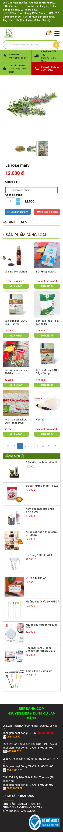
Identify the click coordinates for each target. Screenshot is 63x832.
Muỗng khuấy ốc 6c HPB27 (42, 601)
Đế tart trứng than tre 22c (42, 485)
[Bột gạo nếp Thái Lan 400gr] (47, 305)
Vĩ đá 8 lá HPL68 (36, 578)
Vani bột (41, 419)
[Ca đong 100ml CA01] (14, 563)
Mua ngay (16, 286)
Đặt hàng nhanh (19, 211)
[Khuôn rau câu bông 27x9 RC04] (14, 632)
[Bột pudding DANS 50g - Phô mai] (16, 305)
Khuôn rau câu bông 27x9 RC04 (42, 626)
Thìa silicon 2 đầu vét (39, 671)
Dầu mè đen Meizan (16, 271)
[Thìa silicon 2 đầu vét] (14, 679)
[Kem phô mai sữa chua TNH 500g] (14, 517)
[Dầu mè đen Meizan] (16, 255)
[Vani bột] (47, 403)
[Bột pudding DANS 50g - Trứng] (47, 354)
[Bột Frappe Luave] (47, 255)
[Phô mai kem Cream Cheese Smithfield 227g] (14, 656)
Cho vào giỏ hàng (48, 211)
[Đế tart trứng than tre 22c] (14, 493)
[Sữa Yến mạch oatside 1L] (14, 470)
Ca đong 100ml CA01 (39, 555)
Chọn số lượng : (14, 194)
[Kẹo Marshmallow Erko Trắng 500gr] (16, 403)
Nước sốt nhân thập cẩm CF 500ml (41, 533)
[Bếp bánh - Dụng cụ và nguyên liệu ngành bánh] (9, 33)
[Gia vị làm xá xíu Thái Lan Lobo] (16, 354)
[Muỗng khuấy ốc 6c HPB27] (14, 609)
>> (55, 445)
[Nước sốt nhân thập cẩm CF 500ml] (14, 540)
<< (7, 445)
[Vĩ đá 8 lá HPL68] (14, 586)
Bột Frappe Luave (46, 271)
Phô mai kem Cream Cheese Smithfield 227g (40, 649)
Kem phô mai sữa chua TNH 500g (40, 510)
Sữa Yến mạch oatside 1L (41, 462)
